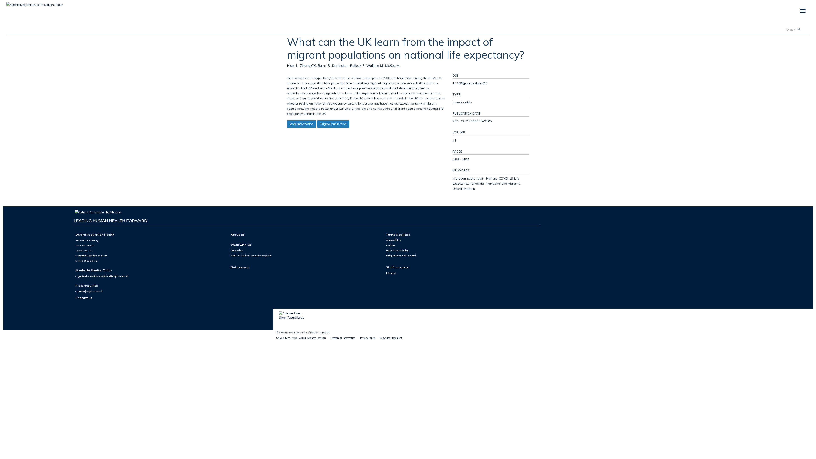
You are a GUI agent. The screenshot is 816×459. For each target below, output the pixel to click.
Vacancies (237, 250)
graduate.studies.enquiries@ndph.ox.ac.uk (103, 276)
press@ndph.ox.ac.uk (90, 291)
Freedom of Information (343, 337)
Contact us (83, 298)
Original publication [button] (333, 124)
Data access (240, 267)
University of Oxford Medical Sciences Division (301, 337)
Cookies (390, 245)
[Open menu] (802, 11)
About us (237, 234)
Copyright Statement (391, 337)
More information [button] (301, 124)
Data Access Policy (397, 250)
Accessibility (393, 240)
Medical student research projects (251, 255)
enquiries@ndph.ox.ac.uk (92, 255)
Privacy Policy (367, 337)
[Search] (798, 29)
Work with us (241, 244)
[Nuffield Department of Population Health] (34, 3)
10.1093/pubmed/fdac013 (470, 83)
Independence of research (401, 255)
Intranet (391, 273)
